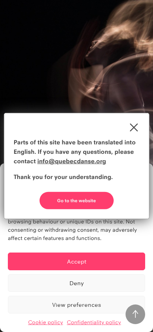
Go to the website (76, 200)
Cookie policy (45, 322)
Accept (76, 261)
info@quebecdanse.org (71, 161)
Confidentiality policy (94, 322)
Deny (76, 283)
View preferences (76, 304)
